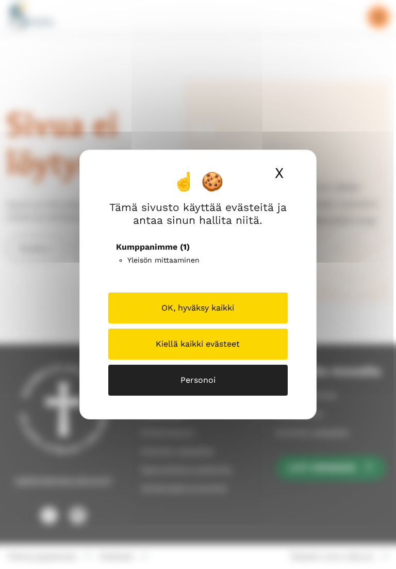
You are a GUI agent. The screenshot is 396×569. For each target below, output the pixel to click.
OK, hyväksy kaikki (197, 308)
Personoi (198, 380)
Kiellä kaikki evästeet (198, 344)
